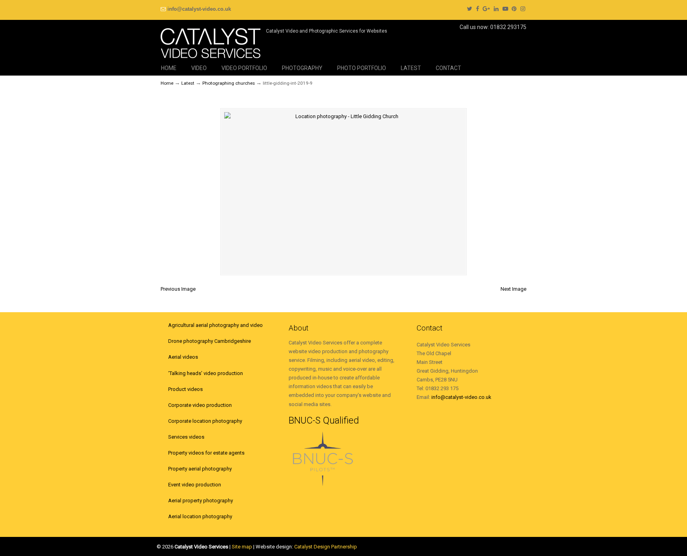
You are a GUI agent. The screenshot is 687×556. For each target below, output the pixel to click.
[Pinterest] (514, 9)
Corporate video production (200, 405)
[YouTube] (505, 9)
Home (167, 83)
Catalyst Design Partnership (325, 547)
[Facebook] (477, 9)
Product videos (185, 389)
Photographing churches (228, 83)
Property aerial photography (200, 469)
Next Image (513, 289)
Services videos (186, 437)
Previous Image (178, 289)
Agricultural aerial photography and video (215, 325)
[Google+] (486, 9)
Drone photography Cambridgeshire (209, 341)
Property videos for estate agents (206, 453)
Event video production (194, 485)
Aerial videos (183, 357)
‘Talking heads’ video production (205, 373)
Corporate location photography (205, 421)
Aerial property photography (200, 501)
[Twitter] (469, 9)
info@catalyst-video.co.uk (199, 9)
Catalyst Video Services (210, 40)
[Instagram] (522, 9)
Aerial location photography (200, 516)
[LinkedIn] (496, 9)
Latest (187, 83)
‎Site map (242, 547)
